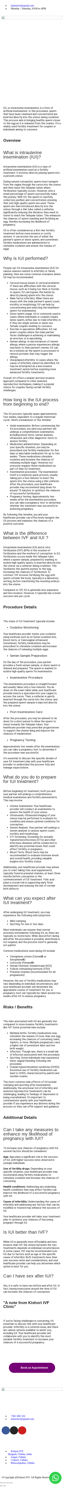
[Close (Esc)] (11, 1482)
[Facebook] (6, 1430)
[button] (32, 38)
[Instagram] (14, 1430)
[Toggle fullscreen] (4, 1482)
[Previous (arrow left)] (1, 1485)
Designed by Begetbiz (14, 1471)
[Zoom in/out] (1, 1482)
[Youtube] (22, 1430)
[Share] (8, 1482)
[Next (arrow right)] (4, 1485)
